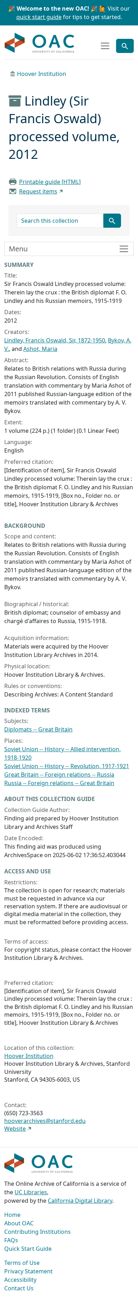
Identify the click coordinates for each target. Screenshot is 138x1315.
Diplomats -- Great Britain (38, 729)
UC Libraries (31, 1192)
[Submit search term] (112, 221)
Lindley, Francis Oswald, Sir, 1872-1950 (54, 340)
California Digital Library (80, 1201)
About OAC (19, 1223)
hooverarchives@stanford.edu (45, 1121)
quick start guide (39, 17)
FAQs (11, 1240)
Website (15, 1128)
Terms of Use (22, 1263)
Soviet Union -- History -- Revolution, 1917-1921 (66, 766)
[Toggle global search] (125, 45)
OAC (39, 43)
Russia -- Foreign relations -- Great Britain (59, 783)
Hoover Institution (41, 74)
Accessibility (20, 1280)
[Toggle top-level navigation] (105, 45)
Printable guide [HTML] (50, 182)
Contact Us (19, 1288)
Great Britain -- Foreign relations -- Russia (59, 774)
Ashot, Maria (40, 349)
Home (12, 1215)
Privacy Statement (28, 1271)
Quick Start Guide (28, 1249)
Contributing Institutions (37, 1232)
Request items (38, 191)
